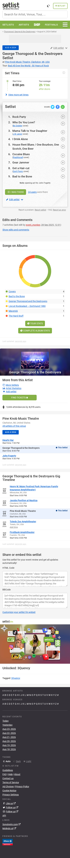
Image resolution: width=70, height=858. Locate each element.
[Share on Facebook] (57, 106)
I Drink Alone (20, 139)
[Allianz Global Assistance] (7, 842)
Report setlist (40, 210)
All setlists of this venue (14, 426)
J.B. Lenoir (17, 134)
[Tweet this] (52, 106)
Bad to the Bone (22, 176)
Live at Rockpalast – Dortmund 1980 (27, 306)
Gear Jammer (20, 162)
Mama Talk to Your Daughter (29, 130)
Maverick (13, 311)
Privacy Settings (10, 794)
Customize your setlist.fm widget (18, 612)
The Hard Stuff (16, 316)
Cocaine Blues (21, 154)
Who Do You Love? (23, 122)
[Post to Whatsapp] (62, 106)
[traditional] (18, 157)
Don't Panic (18, 171)
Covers (12, 291)
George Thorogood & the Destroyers (32, 54)
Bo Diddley (17, 126)
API (4, 815)
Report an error (59, 210)
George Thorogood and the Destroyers (28, 301)
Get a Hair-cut (20, 168)
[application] (35, 644)
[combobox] (35, 14)
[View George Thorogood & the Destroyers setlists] (35, 358)
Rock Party (19, 116)
